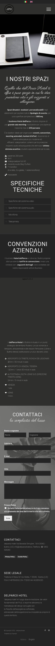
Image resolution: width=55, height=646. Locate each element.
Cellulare (8, 444)
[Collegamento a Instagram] (49, 630)
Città (6, 469)
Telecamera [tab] (14, 221)
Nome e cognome (12, 431)
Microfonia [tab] (13, 214)
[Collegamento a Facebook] (45, 630)
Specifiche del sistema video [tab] (21, 201)
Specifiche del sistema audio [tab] (21, 208)
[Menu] (47, 9)
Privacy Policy (10, 505)
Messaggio (9, 482)
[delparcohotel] (22, 9)
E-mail (7, 456)
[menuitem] (47, 9)
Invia (8, 518)
